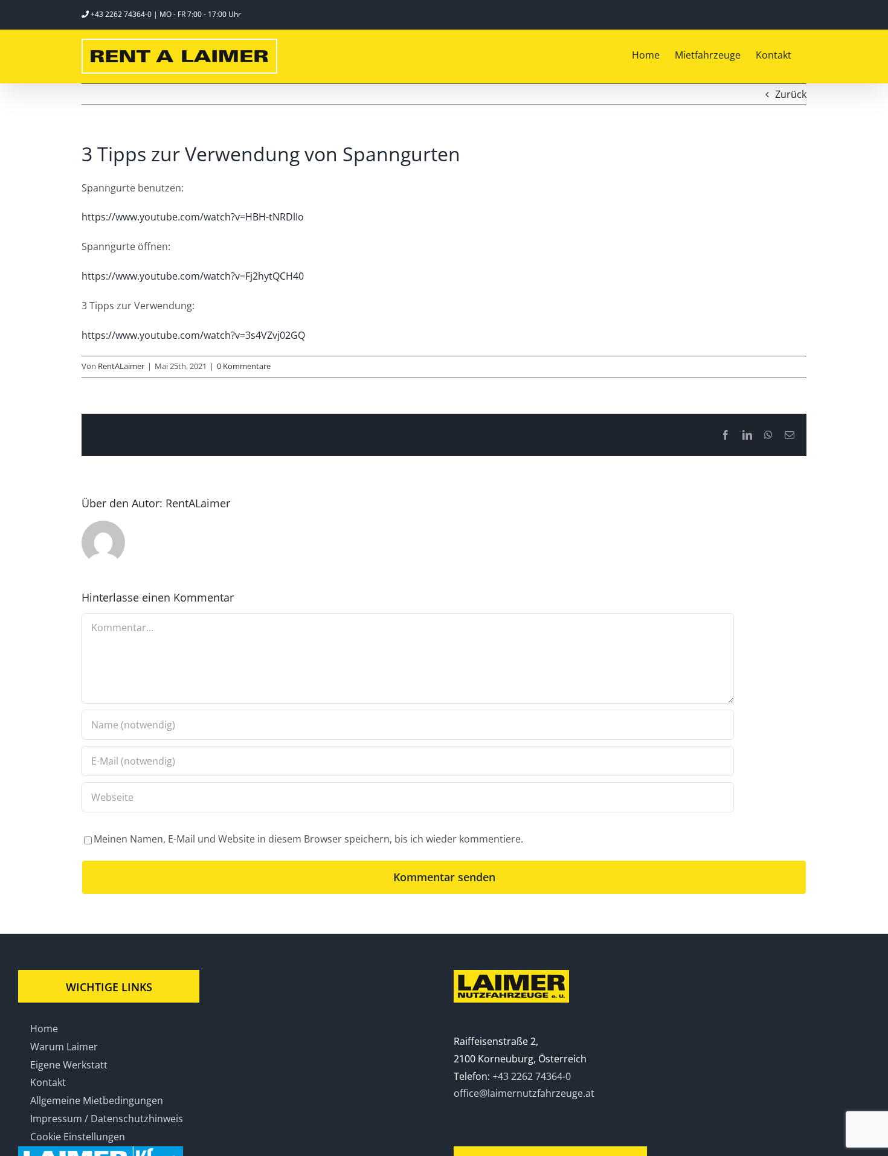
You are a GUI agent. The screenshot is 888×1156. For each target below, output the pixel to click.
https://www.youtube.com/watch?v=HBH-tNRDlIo (193, 216)
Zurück (790, 94)
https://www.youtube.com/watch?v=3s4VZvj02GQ (193, 335)
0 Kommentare (244, 366)
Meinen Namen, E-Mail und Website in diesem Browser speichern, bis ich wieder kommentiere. (308, 839)
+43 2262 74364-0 (121, 14)
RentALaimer (121, 366)
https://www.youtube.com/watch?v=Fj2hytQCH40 (193, 276)
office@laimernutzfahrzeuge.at (524, 1093)
